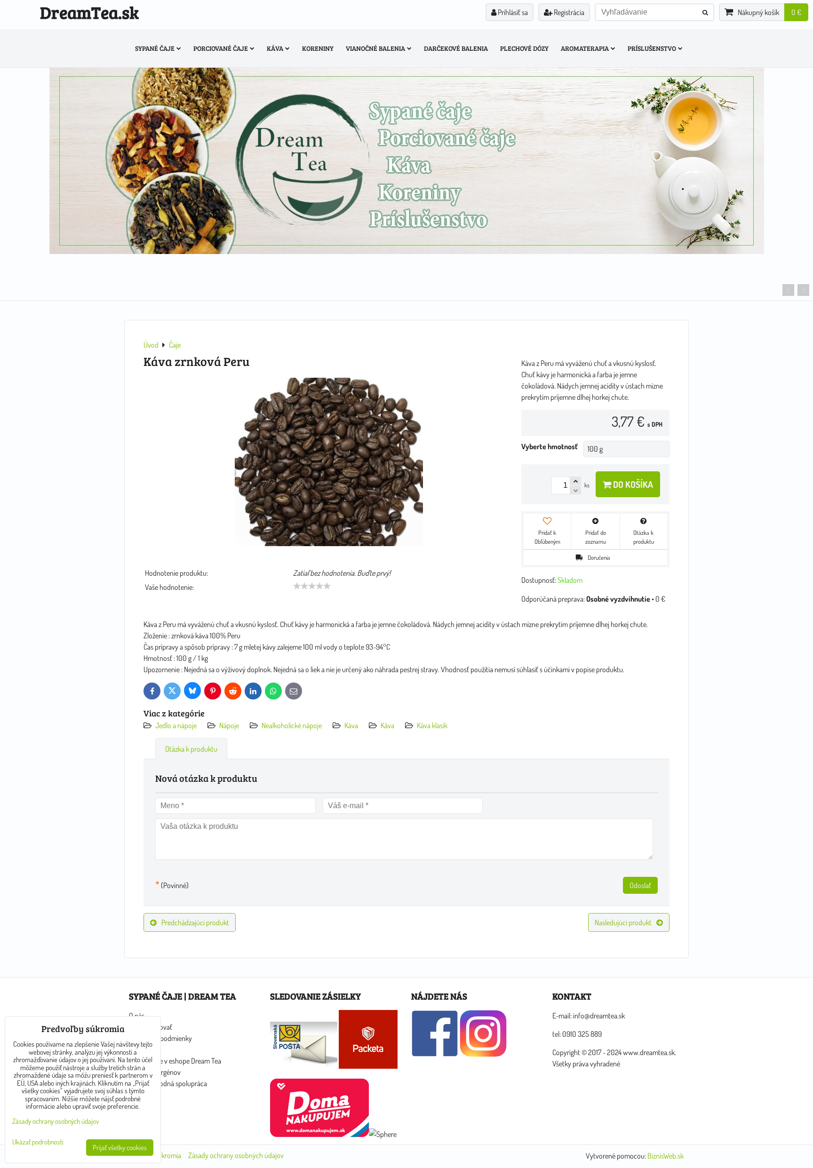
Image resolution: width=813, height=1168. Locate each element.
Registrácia (568, 12)
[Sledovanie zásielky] (303, 1066)
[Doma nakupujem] (319, 1134)
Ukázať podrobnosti (38, 1142)
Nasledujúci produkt (623, 922)
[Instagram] (483, 1054)
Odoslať (640, 885)
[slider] (312, 586)
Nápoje (229, 725)
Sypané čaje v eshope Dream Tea (175, 1060)
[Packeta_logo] (368, 1066)
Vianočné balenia (375, 48)
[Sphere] (383, 1134)
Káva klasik (432, 725)
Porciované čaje (220, 48)
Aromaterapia (585, 48)
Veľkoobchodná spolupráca (168, 1083)
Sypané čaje (155, 48)
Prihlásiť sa (512, 12)
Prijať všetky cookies (120, 1147)
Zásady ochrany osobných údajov (236, 1155)
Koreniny (318, 48)
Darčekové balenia (456, 48)
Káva (275, 48)
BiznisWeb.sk (665, 1155)
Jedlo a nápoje (176, 725)
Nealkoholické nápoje (292, 725)
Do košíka (632, 484)
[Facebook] (434, 1054)
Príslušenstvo (652, 48)
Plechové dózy (524, 48)
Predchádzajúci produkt (195, 922)
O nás (136, 1015)
